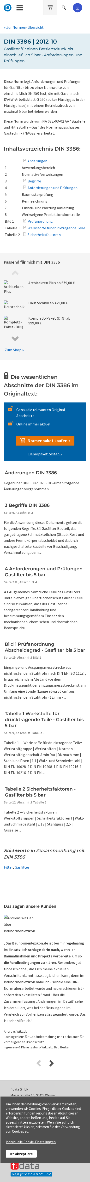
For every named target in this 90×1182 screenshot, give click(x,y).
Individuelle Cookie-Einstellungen (31, 1142)
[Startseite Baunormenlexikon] (8, 7)
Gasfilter (22, 867)
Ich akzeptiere (21, 1154)
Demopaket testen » (45, 454)
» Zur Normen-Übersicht (24, 27)
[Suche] (64, 7)
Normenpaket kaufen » (48, 440)
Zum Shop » (14, 349)
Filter (8, 867)
